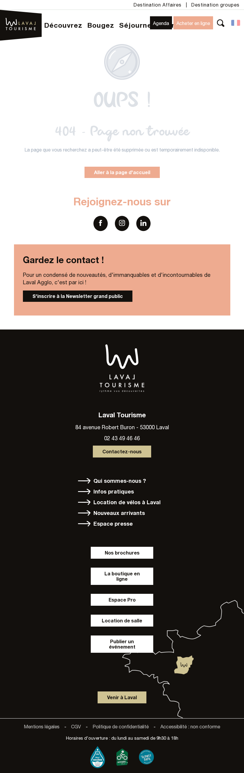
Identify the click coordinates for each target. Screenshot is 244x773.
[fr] (236, 23)
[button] (221, 23)
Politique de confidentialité (121, 726)
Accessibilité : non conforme (190, 726)
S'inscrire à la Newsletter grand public (77, 296)
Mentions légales (42, 726)
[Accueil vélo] (122, 755)
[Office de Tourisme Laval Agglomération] (21, 16)
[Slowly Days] (146, 755)
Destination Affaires (157, 4)
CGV (76, 726)
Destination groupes (215, 4)
